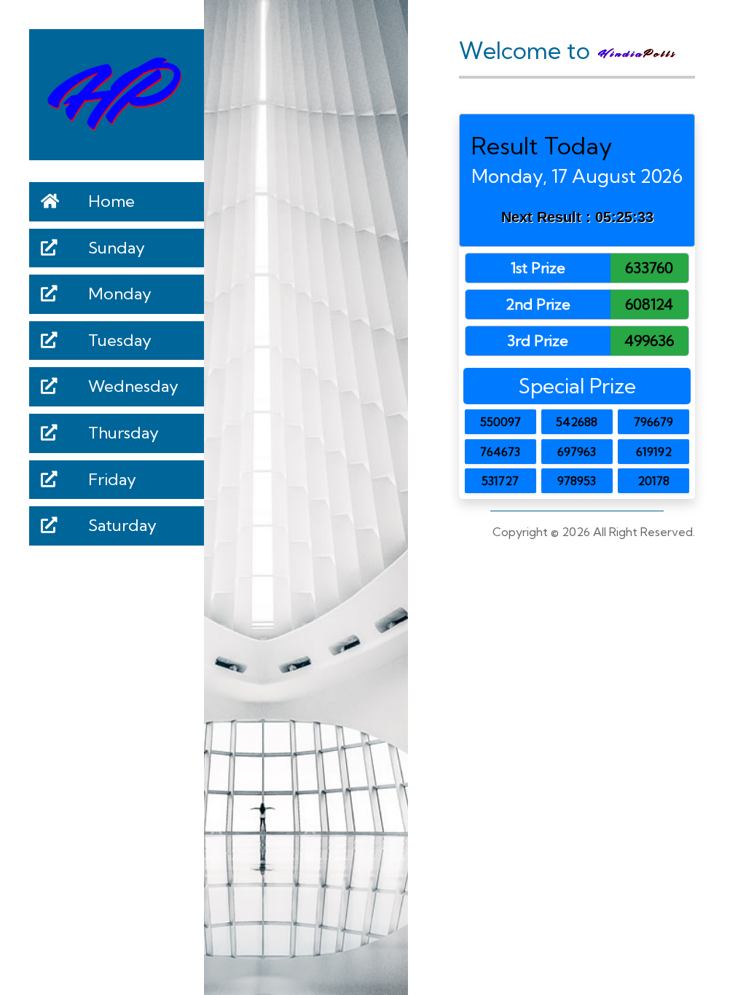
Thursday (122, 432)
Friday (110, 479)
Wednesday (131, 386)
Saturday (121, 525)
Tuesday (118, 340)
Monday (118, 293)
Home (110, 201)
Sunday (115, 247)
